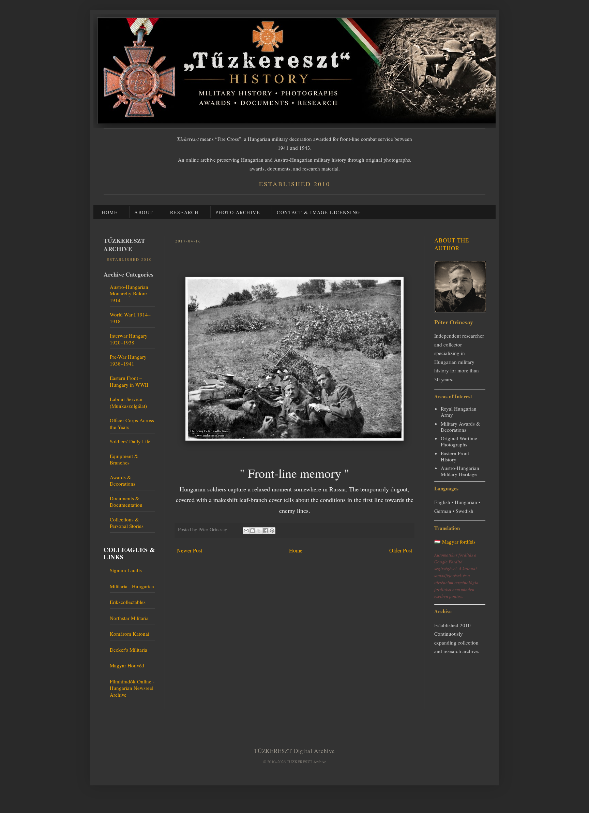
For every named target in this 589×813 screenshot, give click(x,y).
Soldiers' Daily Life (130, 441)
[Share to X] (259, 530)
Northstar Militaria (129, 618)
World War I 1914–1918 (130, 318)
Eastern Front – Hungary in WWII (129, 381)
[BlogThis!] (252, 530)
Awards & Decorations (122, 480)
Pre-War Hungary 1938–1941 (128, 360)
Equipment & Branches (124, 459)
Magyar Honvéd (127, 665)
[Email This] (246, 530)
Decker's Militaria (128, 649)
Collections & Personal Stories (127, 523)
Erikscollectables (128, 601)
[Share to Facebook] (265, 530)
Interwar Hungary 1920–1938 (129, 339)
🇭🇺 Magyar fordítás (454, 541)
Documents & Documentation (126, 501)
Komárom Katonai (129, 633)
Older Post (400, 550)
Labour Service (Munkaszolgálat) (128, 402)
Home (110, 212)
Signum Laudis (126, 570)
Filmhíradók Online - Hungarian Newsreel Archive (132, 688)
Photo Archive (237, 212)
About (143, 212)
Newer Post (189, 550)
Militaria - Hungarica (132, 586)
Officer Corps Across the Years (132, 423)
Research (184, 212)
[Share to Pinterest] (272, 530)
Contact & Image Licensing (318, 212)
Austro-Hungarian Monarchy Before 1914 (129, 293)
